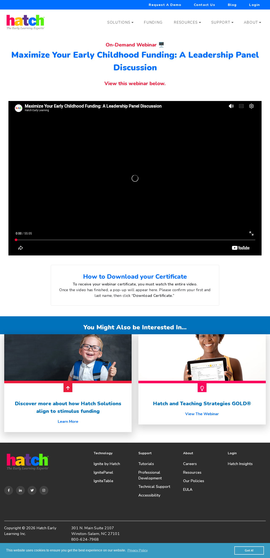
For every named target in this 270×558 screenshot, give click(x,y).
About (251, 22)
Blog (232, 5)
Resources (186, 22)
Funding (153, 22)
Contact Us (204, 5)
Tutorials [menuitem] (146, 463)
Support (220, 22)
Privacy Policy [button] (137, 550)
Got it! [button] (249, 550)
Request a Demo (165, 5)
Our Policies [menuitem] (193, 480)
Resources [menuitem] (192, 472)
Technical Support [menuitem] (154, 486)
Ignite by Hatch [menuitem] (107, 463)
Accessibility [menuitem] (149, 495)
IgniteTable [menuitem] (103, 480)
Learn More (68, 421)
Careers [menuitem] (190, 463)
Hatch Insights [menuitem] (240, 463)
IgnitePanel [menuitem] (103, 472)
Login (254, 5)
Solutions (118, 22)
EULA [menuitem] (187, 489)
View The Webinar (202, 413)
